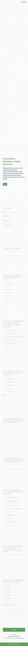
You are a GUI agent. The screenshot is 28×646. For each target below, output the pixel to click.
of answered (13, 644)
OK (5, 184)
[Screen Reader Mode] (24, 2)
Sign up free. (21, 638)
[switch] (26, 1)
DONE (14, 629)
